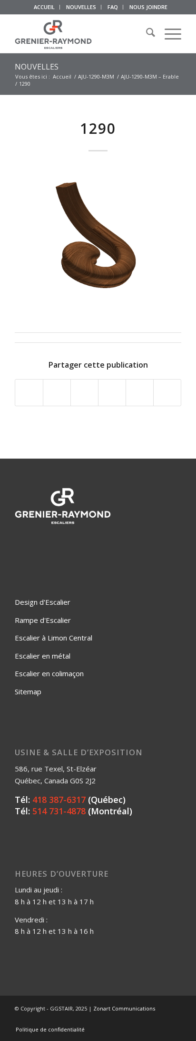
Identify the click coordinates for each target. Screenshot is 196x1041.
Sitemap (28, 691)
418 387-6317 (59, 799)
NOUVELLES (81, 6)
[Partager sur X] (56, 393)
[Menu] (168, 34)
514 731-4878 (59, 811)
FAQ (113, 6)
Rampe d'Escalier (43, 620)
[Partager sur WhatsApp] (84, 393)
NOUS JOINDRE (148, 6)
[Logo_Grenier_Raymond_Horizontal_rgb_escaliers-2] (81, 34)
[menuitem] (44, 7)
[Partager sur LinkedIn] (139, 393)
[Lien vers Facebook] (131, 1019)
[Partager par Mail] (167, 393)
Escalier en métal (42, 656)
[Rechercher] (146, 34)
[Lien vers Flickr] (145, 1019)
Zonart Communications (124, 1008)
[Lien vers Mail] (174, 1019)
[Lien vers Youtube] (160, 1019)
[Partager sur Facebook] (29, 393)
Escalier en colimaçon (49, 673)
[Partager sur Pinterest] (112, 393)
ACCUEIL (44, 6)
